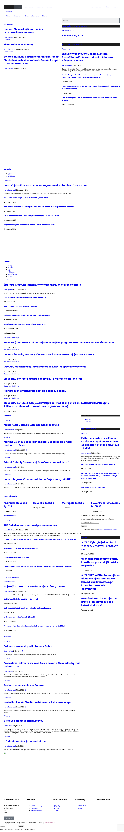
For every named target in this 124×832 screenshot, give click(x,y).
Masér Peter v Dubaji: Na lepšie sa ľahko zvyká (31, 425)
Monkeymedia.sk (50, 822)
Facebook (105, 803)
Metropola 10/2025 (73, 503)
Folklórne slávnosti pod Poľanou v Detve (28, 646)
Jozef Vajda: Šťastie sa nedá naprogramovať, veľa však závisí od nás (45, 185)
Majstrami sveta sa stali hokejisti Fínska (98, 464)
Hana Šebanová (10, 49)
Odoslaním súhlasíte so (100, 530)
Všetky (10, 173)
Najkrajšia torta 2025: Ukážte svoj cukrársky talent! (34, 586)
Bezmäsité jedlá (12, 274)
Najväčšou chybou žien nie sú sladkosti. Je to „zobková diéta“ (29, 224)
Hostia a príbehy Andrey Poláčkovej (36, 16)
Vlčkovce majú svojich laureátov (23, 720)
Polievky (10, 269)
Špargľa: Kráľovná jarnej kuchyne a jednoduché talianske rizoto (42, 284)
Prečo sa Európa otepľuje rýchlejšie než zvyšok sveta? (26, 198)
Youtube (104, 810)
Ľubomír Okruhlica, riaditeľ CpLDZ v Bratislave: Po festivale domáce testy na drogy (38, 566)
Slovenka (18, 7)
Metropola (49, 7)
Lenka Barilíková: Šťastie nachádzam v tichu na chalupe (37, 702)
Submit (21, 826)
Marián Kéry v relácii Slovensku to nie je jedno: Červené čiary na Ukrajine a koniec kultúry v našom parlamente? (100, 475)
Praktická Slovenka (28, 7)
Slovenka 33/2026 (72, 35)
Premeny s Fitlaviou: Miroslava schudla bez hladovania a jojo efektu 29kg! (34, 626)
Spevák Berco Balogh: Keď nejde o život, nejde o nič (25, 324)
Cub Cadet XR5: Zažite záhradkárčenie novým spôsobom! (27, 608)
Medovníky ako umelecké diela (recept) (20, 306)
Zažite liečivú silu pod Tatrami (16, 557)
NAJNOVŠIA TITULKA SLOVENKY (74, 26)
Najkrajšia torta (9, 582)
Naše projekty (9, 11)
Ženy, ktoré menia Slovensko (93, 487)
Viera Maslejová (10, 530)
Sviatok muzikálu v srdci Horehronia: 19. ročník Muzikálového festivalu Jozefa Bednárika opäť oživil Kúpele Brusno (31, 60)
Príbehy (8, 16)
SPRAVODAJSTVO (96, 7)
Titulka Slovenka (68, 31)
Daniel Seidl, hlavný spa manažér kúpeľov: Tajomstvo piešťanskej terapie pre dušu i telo (40, 539)
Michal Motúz (67, 65)
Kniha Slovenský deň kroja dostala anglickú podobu (35, 390)
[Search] (119, 20)
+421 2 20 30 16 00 (13, 810)
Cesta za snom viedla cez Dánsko (24, 685)
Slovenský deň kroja (11, 338)
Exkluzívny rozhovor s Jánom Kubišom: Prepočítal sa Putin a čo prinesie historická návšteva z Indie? (87, 57)
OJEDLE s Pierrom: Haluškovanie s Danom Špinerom (25, 297)
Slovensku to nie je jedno (72, 44)
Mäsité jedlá (11, 273)
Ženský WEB (9, 7)
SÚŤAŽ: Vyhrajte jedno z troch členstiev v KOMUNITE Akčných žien (99, 546)
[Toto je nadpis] (99, 805)
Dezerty (10, 276)
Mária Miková (9, 726)
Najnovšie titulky (10, 496)
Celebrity (7, 180)
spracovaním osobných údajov (107, 530)
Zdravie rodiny (40, 7)
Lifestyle (7, 40)
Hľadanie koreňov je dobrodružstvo (25, 741)
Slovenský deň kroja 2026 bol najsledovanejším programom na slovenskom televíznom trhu (59, 342)
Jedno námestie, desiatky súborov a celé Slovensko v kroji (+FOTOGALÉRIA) (49, 354)
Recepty (7, 262)
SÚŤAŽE (107, 7)
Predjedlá (10, 267)
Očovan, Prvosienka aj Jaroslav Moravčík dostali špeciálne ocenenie (45, 366)
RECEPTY (115, 7)
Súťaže (84, 537)
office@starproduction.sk (16, 812)
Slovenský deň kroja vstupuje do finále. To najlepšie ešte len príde (43, 378)
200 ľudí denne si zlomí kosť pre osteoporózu (30, 525)
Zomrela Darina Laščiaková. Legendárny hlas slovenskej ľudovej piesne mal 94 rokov (39, 207)
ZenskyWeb (8, 37)
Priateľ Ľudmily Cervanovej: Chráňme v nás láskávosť (36, 462)
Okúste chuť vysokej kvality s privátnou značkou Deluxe (27, 315)
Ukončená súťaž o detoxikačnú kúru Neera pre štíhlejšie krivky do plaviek (99, 562)
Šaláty (10, 271)
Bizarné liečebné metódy (19, 44)
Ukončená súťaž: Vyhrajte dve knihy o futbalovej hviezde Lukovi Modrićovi (99, 602)
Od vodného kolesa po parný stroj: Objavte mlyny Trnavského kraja (31, 216)
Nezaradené (8, 24)
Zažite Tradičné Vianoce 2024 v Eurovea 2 (21, 599)
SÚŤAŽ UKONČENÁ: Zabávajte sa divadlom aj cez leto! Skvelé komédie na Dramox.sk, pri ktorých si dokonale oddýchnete (100, 582)
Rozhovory (17, 16)
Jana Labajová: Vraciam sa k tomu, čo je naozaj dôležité (37, 479)
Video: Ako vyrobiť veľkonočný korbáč (19, 617)
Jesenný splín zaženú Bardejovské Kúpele (21, 548)
